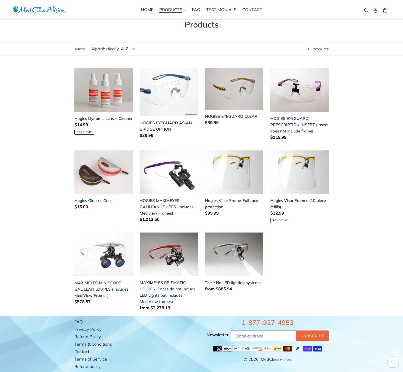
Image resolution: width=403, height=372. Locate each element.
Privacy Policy (88, 329)
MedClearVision (276, 359)
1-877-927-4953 (268, 322)
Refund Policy (87, 336)
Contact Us (85, 351)
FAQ (78, 321)
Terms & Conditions (93, 344)
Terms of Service (90, 359)
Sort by (80, 49)
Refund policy (87, 366)
